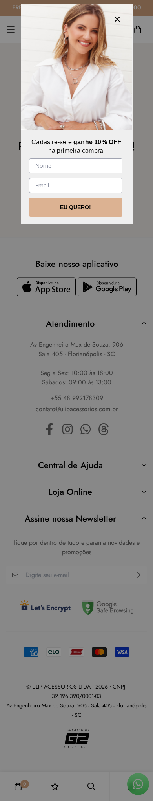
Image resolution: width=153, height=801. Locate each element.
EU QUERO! (75, 207)
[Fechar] (117, 19)
